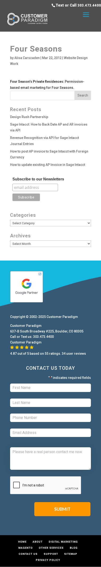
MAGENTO (25, 547)
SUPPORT (51, 554)
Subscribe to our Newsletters (38, 179)
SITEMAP (70, 554)
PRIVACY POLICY (48, 560)
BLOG (74, 547)
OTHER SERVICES (51, 547)
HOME (22, 541)
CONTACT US (28, 554)
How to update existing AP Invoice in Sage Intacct (47, 165)
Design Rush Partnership (29, 117)
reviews (80, 353)
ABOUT (38, 541)
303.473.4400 (89, 5)
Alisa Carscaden (27, 58)
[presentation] (46, 485)
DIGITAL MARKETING (63, 541)
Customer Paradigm (62, 317)
